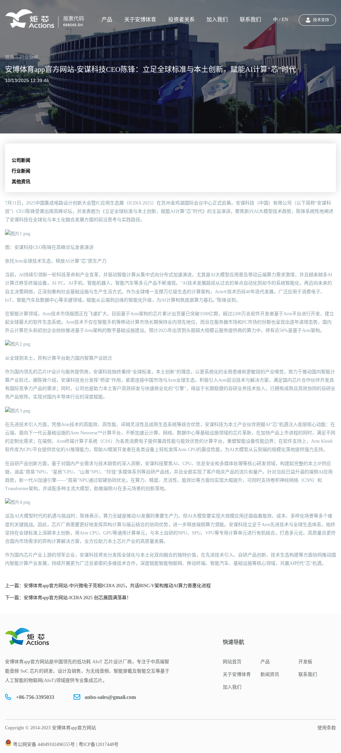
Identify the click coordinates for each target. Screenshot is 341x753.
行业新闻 (21, 170)
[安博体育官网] (46, 18)
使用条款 (326, 727)
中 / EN (280, 19)
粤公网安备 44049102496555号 (44, 744)
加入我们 (217, 19)
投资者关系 (181, 19)
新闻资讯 (269, 674)
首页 (9, 57)
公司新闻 (21, 160)
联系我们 (250, 19)
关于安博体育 (140, 19)
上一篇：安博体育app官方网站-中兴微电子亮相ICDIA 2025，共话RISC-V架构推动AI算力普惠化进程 (108, 585)
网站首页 (232, 661)
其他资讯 (21, 181)
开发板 (305, 661)
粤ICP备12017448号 (99, 744)
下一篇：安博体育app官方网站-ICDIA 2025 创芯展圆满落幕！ (68, 597)
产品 (107, 19)
